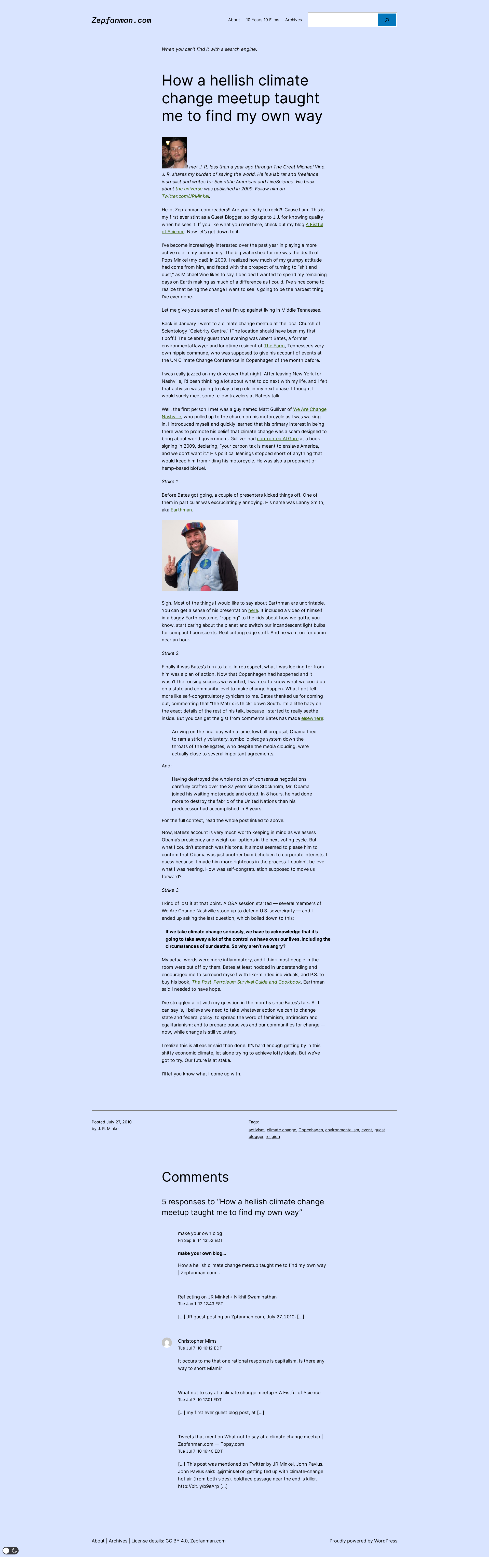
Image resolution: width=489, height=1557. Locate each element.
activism (257, 1129)
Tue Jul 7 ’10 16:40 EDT (200, 1451)
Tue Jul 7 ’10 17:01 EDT (200, 1399)
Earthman (181, 509)
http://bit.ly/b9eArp (198, 1486)
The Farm (274, 345)
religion (273, 1136)
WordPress (385, 1540)
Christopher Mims (197, 1341)
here (253, 610)
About (98, 1540)
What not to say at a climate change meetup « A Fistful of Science (249, 1392)
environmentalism (342, 1129)
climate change (281, 1129)
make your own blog (200, 1233)
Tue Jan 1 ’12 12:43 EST (200, 1303)
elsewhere (312, 718)
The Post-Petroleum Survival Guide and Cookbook (246, 982)
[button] (11, 1550)
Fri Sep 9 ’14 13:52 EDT (200, 1240)
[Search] (387, 20)
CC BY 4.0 (177, 1540)
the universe (189, 188)
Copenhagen (310, 1129)
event (366, 1129)
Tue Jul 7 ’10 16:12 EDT (200, 1348)
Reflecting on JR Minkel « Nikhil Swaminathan (227, 1296)
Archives (118, 1540)
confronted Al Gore (277, 438)
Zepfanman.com (121, 20)
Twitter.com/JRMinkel (185, 196)
